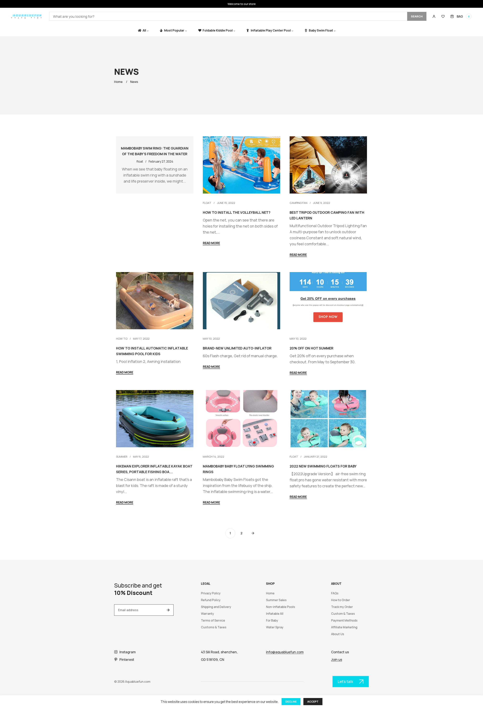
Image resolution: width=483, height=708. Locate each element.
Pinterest (126, 659)
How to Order (340, 600)
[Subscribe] (168, 610)
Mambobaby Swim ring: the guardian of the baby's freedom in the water (154, 151)
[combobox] (237, 16)
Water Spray (274, 627)
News (134, 82)
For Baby (272, 620)
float (207, 203)
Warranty (207, 614)
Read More (211, 243)
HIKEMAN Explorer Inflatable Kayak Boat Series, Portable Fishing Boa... (154, 469)
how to (121, 339)
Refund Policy (211, 600)
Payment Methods (344, 620)
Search (417, 16)
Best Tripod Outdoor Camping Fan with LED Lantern (327, 215)
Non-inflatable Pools (280, 607)
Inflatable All (274, 614)
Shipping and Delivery (216, 607)
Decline (291, 701)
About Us (337, 634)
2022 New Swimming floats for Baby (323, 466)
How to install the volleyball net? (236, 212)
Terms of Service (213, 620)
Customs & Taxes (213, 627)
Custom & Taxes (343, 614)
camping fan (298, 203)
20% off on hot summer (311, 348)
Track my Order (342, 607)
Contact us (340, 652)
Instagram (127, 652)
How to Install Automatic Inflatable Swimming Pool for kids (152, 351)
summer (121, 457)
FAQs (334, 593)
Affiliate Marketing (344, 627)
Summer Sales (276, 600)
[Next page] (253, 533)
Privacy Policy (211, 593)
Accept (312, 701)
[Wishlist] (443, 16)
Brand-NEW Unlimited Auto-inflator (237, 348)
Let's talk (345, 681)
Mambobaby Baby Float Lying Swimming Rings (238, 469)
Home (118, 82)
